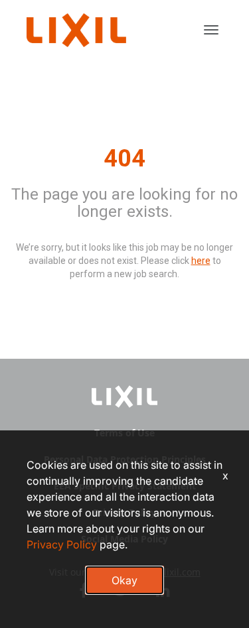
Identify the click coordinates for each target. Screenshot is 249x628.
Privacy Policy (62, 544)
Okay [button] (124, 580)
